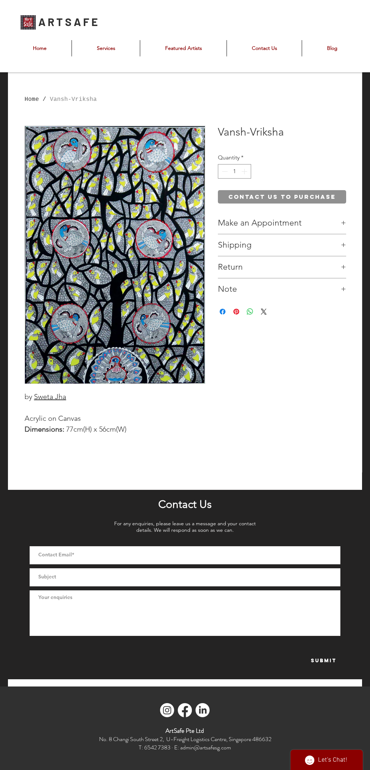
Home (32, 99)
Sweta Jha (50, 396)
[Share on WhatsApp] (250, 311)
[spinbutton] (234, 171)
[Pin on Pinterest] (236, 311)
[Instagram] (167, 710)
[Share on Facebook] (222, 311)
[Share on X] (263, 311)
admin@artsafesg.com (205, 747)
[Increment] (245, 171)
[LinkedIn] (202, 710)
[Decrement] (224, 171)
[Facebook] (185, 710)
